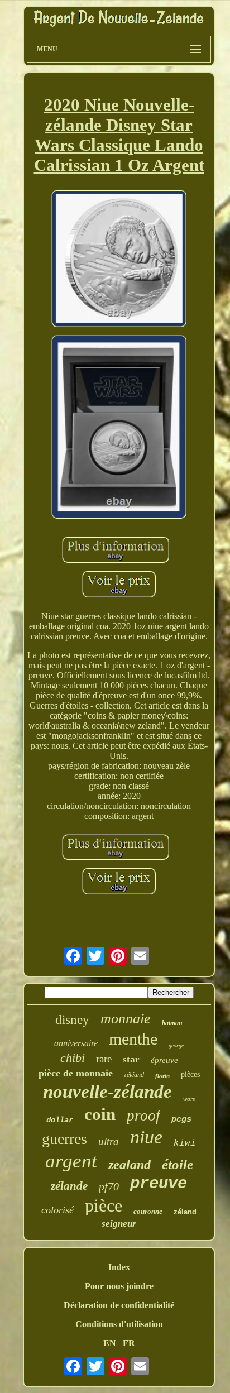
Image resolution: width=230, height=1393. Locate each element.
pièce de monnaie (76, 1073)
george (176, 1045)
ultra (108, 1141)
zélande (69, 1186)
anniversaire (76, 1043)
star (131, 1059)
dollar (59, 1120)
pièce (103, 1205)
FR (129, 1343)
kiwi (185, 1142)
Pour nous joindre (119, 1286)
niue (146, 1137)
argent (71, 1161)
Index (119, 1267)
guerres (64, 1138)
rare (104, 1059)
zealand (129, 1164)
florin (162, 1076)
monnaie (125, 1019)
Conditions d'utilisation (119, 1324)
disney (72, 1020)
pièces (190, 1074)
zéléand (134, 1075)
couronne (147, 1211)
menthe (133, 1039)
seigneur (119, 1223)
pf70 (109, 1186)
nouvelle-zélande (107, 1091)
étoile (177, 1164)
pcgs (181, 1119)
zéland (185, 1212)
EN (109, 1343)
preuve (158, 1184)
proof (143, 1115)
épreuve (164, 1060)
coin (100, 1114)
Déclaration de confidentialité (119, 1305)
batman (172, 1023)
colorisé (57, 1209)
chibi (72, 1058)
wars (189, 1098)
